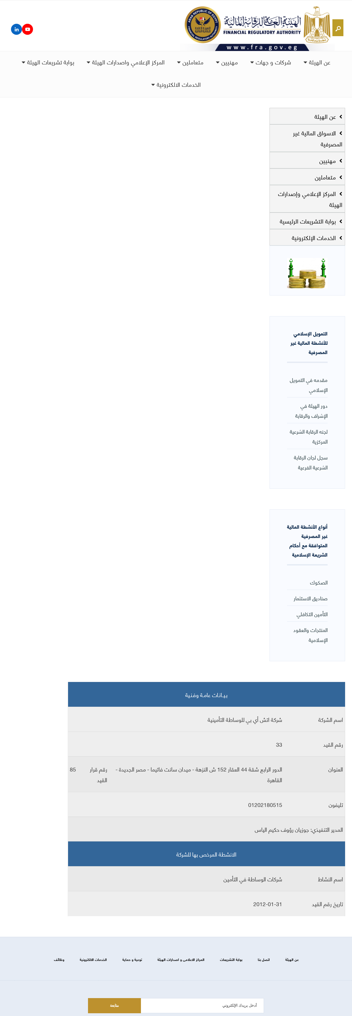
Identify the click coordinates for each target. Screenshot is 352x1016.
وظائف (59, 959)
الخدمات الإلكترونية (315, 237)
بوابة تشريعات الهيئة (49, 61)
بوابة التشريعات (231, 959)
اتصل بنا (264, 959)
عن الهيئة (318, 61)
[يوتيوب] (27, 29)
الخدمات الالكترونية (178, 84)
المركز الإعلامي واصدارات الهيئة (127, 61)
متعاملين (192, 61)
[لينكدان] (16, 29)
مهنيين (229, 61)
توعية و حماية (132, 959)
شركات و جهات (272, 61)
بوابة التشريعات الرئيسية (309, 220)
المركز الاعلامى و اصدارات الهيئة (181, 959)
